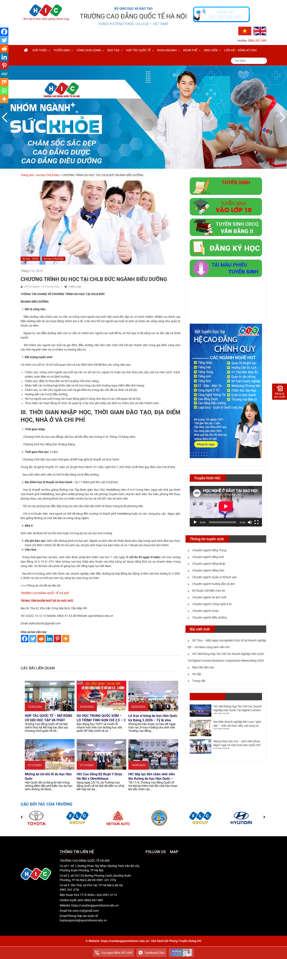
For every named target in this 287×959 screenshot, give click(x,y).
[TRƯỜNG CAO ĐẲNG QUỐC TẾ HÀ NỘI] (26, 50)
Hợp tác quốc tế (138, 50)
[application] (226, 506)
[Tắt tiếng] (250, 522)
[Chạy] (195, 522)
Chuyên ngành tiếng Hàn (208, 570)
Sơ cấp (196, 674)
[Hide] (1, 107)
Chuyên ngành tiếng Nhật (208, 563)
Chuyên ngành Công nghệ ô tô (212, 604)
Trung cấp (198, 680)
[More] (65, 638)
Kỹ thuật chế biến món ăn (208, 590)
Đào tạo (113, 50)
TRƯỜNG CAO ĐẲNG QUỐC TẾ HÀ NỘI (133, 16)
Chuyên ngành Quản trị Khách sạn (214, 577)
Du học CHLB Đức (47, 175)
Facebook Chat (155, 952)
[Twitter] (33, 638)
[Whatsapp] (4, 90)
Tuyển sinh (62, 50)
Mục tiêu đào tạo (203, 667)
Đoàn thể (190, 50)
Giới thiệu (39, 50)
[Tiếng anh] (259, 30)
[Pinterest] (57, 638)
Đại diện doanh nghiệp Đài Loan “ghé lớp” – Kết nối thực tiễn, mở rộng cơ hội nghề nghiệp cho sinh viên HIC (237, 725)
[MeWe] (4, 74)
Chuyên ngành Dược (205, 610)
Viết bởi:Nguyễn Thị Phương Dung (41, 286)
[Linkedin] (49, 638)
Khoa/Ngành (167, 50)
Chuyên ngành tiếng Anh (208, 557)
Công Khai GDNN (88, 50)
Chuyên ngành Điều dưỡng (209, 617)
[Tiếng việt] (244, 30)
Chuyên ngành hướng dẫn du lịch (213, 584)
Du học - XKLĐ (30, 258)
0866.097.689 (257, 40)
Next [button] (281, 117)
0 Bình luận (75, 286)
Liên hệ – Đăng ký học (240, 50)
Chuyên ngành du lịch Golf (209, 597)
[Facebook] (24, 638)
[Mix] (4, 82)
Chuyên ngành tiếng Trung (209, 550)
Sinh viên (211, 50)
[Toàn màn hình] (256, 522)
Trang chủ (27, 175)
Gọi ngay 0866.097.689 (116, 952)
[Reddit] (41, 638)
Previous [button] (5, 117)
